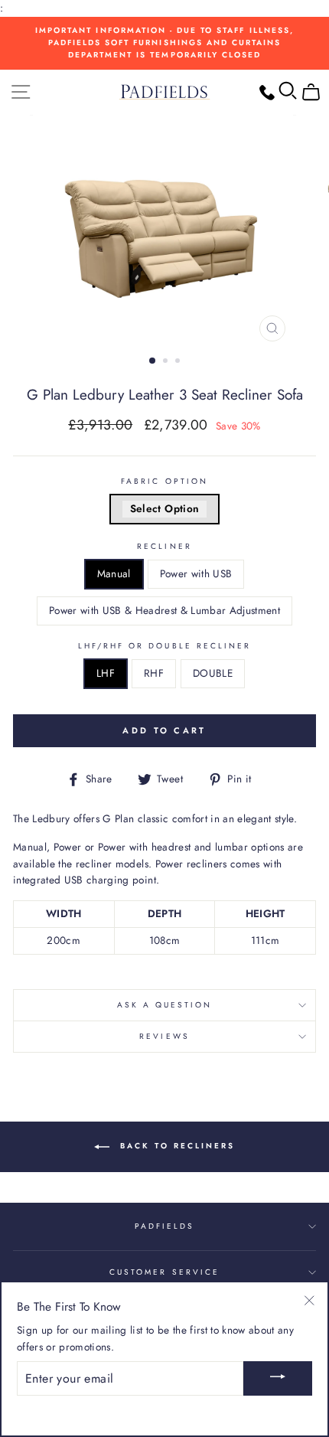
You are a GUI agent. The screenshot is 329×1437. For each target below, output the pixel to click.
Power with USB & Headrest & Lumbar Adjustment (164, 610)
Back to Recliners (175, 1146)
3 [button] (179, 362)
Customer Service (164, 1272)
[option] (164, 43)
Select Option (164, 508)
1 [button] (153, 361)
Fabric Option (164, 481)
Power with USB (196, 573)
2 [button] (167, 362)
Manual (114, 573)
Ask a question (165, 1005)
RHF (154, 673)
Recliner (164, 546)
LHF (105, 673)
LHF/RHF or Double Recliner (165, 646)
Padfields (165, 1226)
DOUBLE (213, 673)
